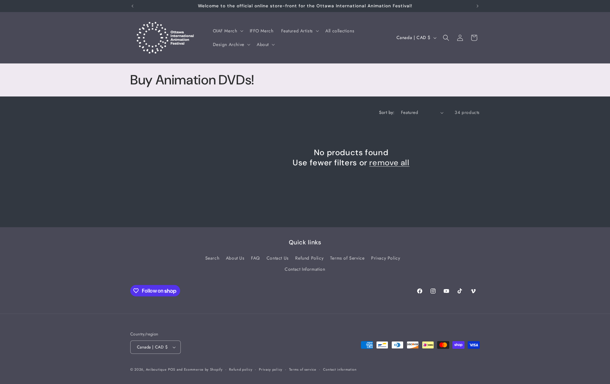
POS (171, 369)
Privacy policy (270, 369)
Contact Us (278, 258)
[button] (227, 30)
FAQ (255, 258)
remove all (389, 163)
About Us (235, 258)
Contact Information (305, 269)
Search (212, 258)
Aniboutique (156, 369)
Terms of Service (347, 258)
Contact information (340, 369)
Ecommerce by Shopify (203, 369)
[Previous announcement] (132, 6)
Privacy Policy (385, 258)
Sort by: (387, 112)
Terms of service (302, 369)
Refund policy (240, 369)
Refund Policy (309, 258)
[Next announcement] (478, 6)
